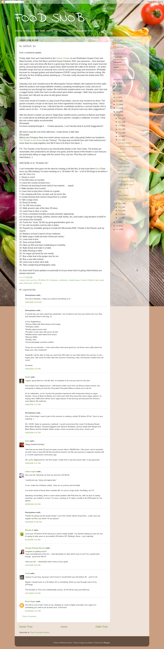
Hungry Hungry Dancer (35, 548)
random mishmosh (125, 174)
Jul (119, 136)
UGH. (120, 159)
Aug (120, 133)
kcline (90, 643)
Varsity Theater (63, 58)
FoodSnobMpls (119, 59)
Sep (120, 129)
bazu (27, 441)
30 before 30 (43, 280)
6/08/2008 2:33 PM (33, 369)
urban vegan (30, 471)
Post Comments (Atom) (39, 632)
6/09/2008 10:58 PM (33, 522)
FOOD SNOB (50, 18)
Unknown (120, 47)
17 (117, 83)
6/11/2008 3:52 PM (32, 593)
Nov (120, 122)
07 (117, 222)
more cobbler (123, 195)
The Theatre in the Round (31, 140)
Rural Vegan (30, 601)
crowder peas (74, 280)
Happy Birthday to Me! (127, 199)
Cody (27, 573)
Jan (120, 218)
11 (117, 104)
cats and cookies (125, 143)
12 (117, 101)
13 (117, 97)
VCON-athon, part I (126, 184)
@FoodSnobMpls (120, 70)
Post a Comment (29, 616)
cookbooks (63, 280)
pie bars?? (122, 170)
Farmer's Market (87, 280)
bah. (120, 192)
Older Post (101, 626)
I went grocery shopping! (128, 156)
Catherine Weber (123, 43)
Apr (120, 207)
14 (117, 94)
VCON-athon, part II (126, 181)
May (120, 203)
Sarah (27, 377)
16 (117, 86)
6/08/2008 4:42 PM (33, 433)
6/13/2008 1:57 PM (33, 611)
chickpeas (54, 280)
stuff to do (37, 283)
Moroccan (28, 283)
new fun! (121, 152)
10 (117, 108)
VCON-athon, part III (126, 177)
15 (117, 90)
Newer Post (25, 626)
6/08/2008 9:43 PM (33, 504)
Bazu (97, 169)
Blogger (107, 643)
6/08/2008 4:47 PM (33, 463)
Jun (120, 140)
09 (117, 112)
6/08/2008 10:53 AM (33, 302)
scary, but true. (124, 167)
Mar (120, 211)
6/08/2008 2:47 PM (33, 404)
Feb (120, 214)
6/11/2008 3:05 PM (32, 565)
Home (64, 626)
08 (117, 115)
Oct (120, 125)
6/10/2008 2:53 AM (32, 540)
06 (117, 226)
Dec (120, 118)
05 (117, 229)
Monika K (29, 530)
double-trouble (124, 163)
